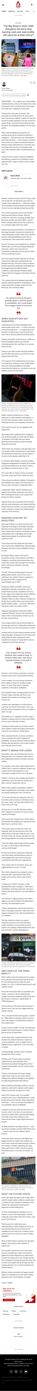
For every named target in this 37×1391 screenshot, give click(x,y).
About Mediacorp (8, 1363)
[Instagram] (16, 1373)
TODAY (3, 11)
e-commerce (23, 1311)
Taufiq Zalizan (5, 88)
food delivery (6, 1314)
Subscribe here (9, 1300)
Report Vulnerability (13, 1365)
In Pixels (28, 11)
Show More (18, 191)
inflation (14, 1311)
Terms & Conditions (19, 1363)
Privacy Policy (29, 1363)
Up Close (20, 11)
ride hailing (16, 1314)
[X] (21, 1373)
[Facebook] (11, 1373)
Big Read (12, 11)
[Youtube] (26, 1373)
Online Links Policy (24, 1365)
